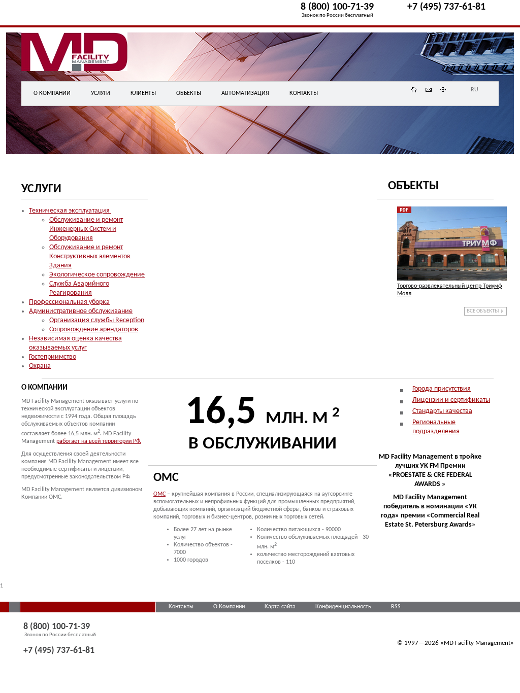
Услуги (100, 93)
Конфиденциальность (344, 607)
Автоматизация (245, 93)
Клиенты (143, 93)
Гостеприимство (52, 357)
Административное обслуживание (81, 311)
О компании (52, 93)
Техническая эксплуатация (70, 211)
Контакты (303, 93)
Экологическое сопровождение (97, 275)
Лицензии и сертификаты (451, 400)
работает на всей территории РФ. (98, 441)
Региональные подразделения (436, 427)
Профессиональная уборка (69, 302)
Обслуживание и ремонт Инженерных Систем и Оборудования (86, 229)
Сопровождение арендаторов (93, 329)
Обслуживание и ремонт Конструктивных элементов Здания (90, 256)
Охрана (40, 366)
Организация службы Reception (96, 320)
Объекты (188, 93)
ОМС (159, 494)
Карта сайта (281, 607)
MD (83, 57)
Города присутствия (441, 389)
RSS (396, 607)
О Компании (229, 607)
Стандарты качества (442, 411)
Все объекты (483, 311)
